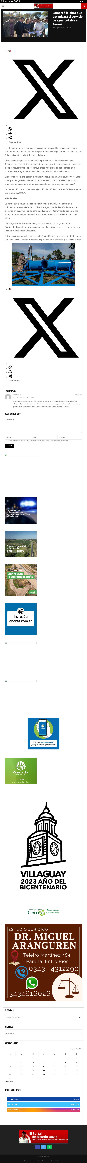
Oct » (11, 1081)
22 (76, 1070)
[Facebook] (37, 1147)
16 (10, 1070)
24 (21, 1074)
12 (44, 1066)
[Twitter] (43, 1147)
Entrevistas (45, 1161)
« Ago (7, 1081)
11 (33, 1066)
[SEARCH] (80, 1017)
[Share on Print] (10, 134)
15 (76, 1066)
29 (76, 1074)
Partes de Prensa (56, 1161)
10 (21, 1066)
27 (54, 1074)
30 (10, 1078)
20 (54, 1070)
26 (44, 1074)
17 (21, 1070)
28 (65, 1074)
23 (10, 1074)
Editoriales (27, 1161)
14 (65, 1066)
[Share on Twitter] (45, 125)
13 (54, 1066)
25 (33, 1074)
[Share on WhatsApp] (10, 130)
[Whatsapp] (49, 1147)
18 (33, 1070)
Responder (78, 395)
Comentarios (36, 1161)
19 (44, 1070)
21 (65, 1070)
